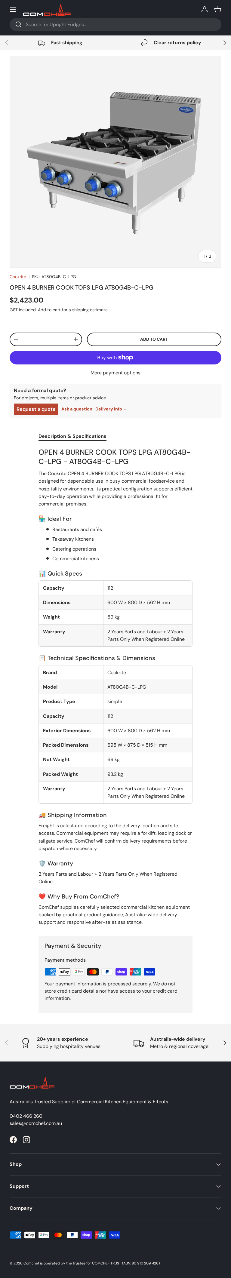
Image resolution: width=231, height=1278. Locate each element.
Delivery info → (111, 409)
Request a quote (36, 409)
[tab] (72, 436)
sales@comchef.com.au (36, 1123)
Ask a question (76, 409)
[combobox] (115, 24)
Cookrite (18, 276)
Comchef (31, 1263)
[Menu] (13, 9)
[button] (217, 9)
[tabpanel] (115, 687)
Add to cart (154, 339)
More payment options (115, 373)
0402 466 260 (26, 1116)
